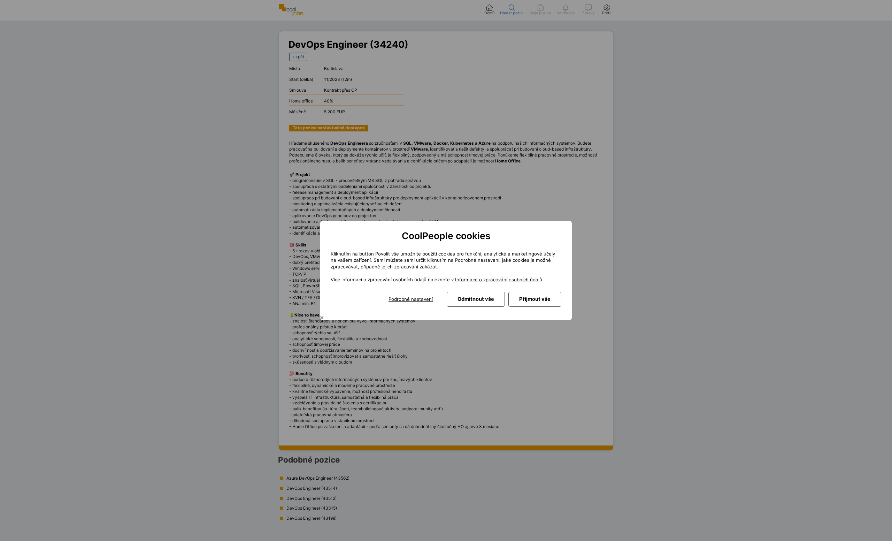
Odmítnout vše (475, 299)
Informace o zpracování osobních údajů (498, 279)
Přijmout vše (535, 299)
